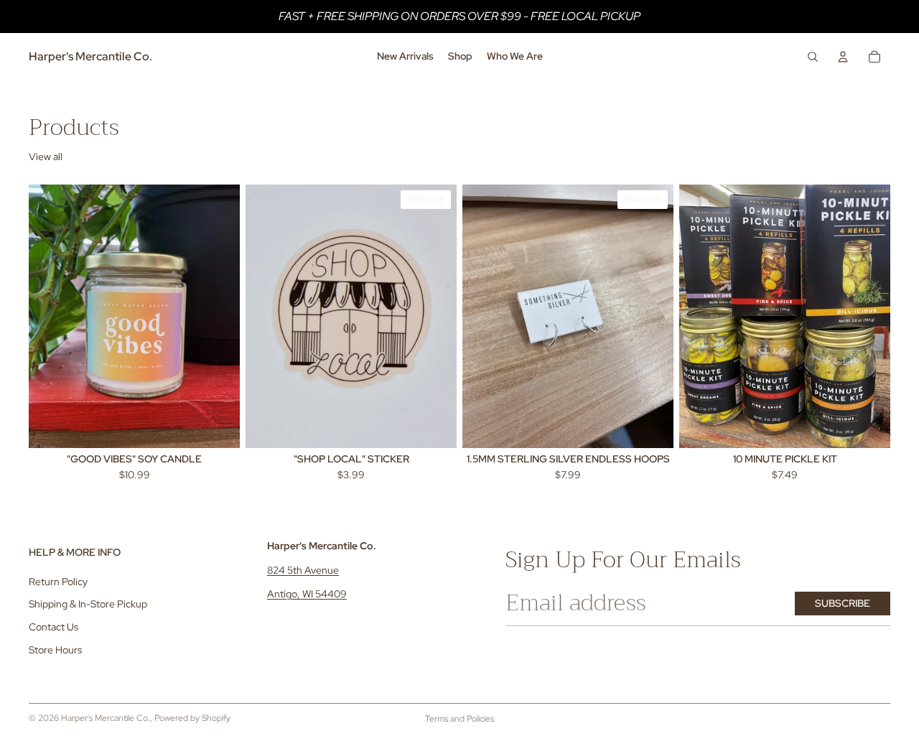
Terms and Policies (459, 719)
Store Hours (55, 649)
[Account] (843, 57)
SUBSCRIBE (842, 603)
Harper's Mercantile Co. (105, 718)
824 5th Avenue (303, 570)
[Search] (813, 57)
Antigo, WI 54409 (307, 593)
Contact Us (53, 626)
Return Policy (58, 581)
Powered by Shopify (192, 718)
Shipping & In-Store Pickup (88, 604)
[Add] (217, 426)
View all (45, 156)
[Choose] (868, 426)
